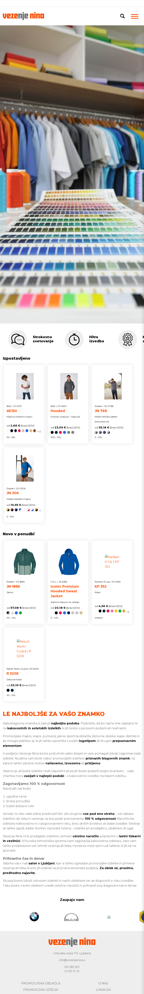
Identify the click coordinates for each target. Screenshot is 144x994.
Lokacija (103, 990)
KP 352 (108, 584)
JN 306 (16, 491)
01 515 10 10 (72, 971)
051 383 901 (72, 967)
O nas (103, 983)
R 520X (23, 671)
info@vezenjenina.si (72, 960)
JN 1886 (16, 584)
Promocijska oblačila (40, 983)
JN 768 (104, 409)
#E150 (14, 409)
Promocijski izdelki (40, 990)
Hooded (59, 409)
